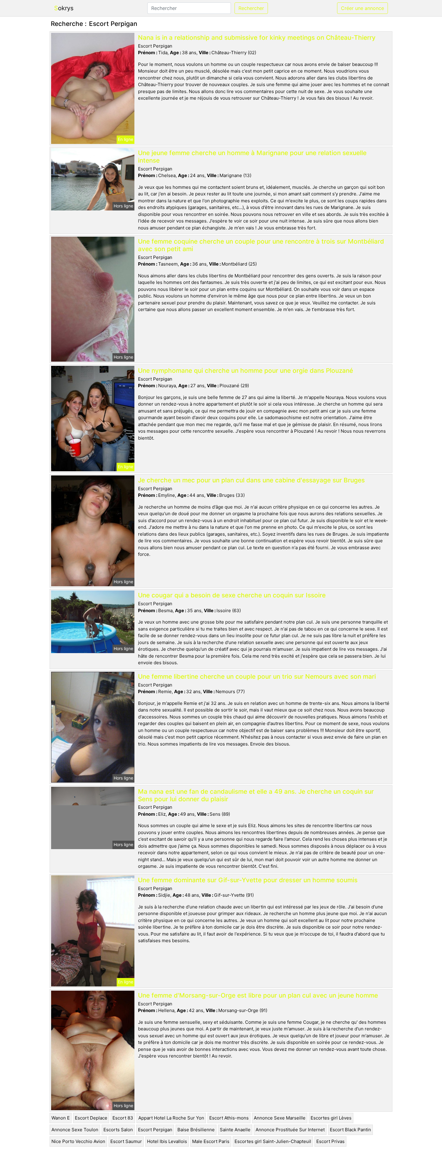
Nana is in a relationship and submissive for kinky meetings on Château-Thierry (257, 37)
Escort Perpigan (155, 1129)
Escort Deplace (91, 1118)
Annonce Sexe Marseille (279, 1118)
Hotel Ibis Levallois (167, 1141)
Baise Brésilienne (196, 1129)
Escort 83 (122, 1118)
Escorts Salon (118, 1129)
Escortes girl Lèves (331, 1118)
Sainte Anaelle (235, 1129)
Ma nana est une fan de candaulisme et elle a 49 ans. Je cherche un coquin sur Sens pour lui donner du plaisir (256, 795)
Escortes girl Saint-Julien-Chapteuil (273, 1141)
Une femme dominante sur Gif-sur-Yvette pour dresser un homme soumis (248, 880)
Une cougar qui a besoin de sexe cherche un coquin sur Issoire (232, 595)
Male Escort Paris (210, 1141)
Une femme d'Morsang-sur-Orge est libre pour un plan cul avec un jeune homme (258, 995)
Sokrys (63, 8)
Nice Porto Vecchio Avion (78, 1141)
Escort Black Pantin (350, 1129)
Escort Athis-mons (229, 1118)
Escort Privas (330, 1141)
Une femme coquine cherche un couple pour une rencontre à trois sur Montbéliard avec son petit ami (261, 245)
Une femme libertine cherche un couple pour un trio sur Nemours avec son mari (257, 676)
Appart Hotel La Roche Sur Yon (171, 1118)
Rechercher (251, 8)
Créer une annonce (362, 8)
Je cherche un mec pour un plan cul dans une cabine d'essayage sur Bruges (251, 480)
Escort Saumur (126, 1141)
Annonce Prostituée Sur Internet (290, 1129)
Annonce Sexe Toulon (74, 1129)
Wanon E (60, 1118)
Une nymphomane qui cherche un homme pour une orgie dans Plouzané (245, 370)
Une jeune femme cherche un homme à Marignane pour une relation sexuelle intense (252, 156)
